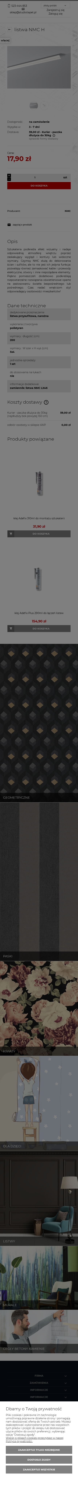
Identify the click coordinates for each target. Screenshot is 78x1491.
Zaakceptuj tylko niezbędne (39, 1449)
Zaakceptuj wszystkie (39, 1469)
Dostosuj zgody (39, 1459)
